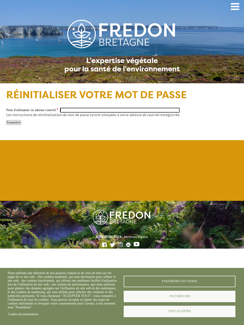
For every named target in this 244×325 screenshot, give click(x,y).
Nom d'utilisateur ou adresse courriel (31, 110)
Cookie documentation (23, 314)
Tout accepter (179, 311)
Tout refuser (179, 296)
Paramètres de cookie (179, 281)
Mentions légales (136, 237)
